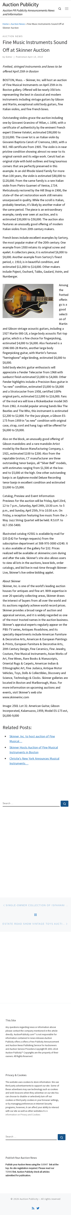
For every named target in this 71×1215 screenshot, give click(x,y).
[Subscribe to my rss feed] (33, 1208)
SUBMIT (45, 1164)
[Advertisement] (35, 849)
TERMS (9, 1171)
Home (6, 23)
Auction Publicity (29, 1199)
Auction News (18, 23)
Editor (9, 57)
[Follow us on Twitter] (38, 1208)
